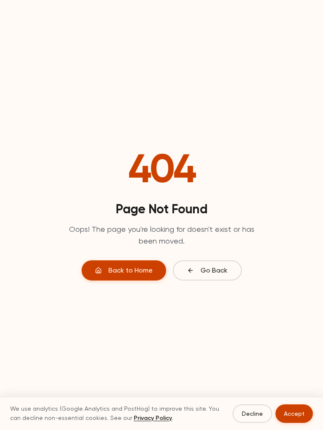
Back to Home (131, 270)
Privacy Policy (153, 418)
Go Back (214, 270)
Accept (294, 413)
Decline (252, 413)
